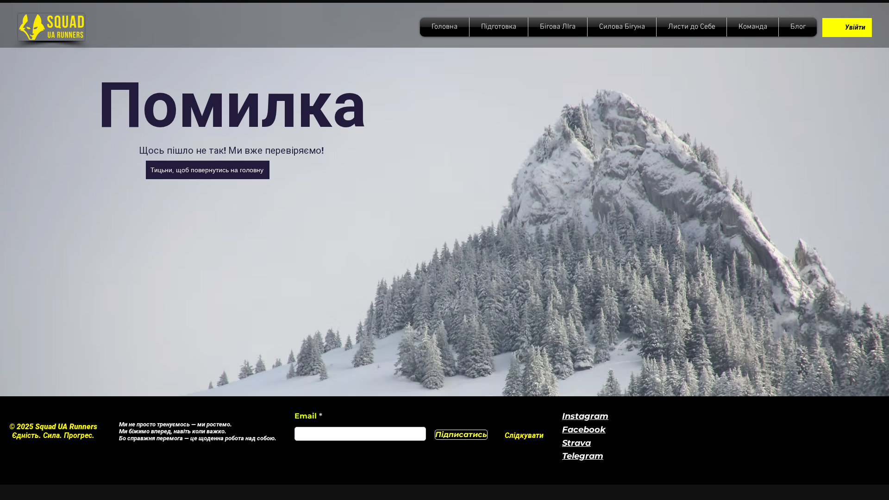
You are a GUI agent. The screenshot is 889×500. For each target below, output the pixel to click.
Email (306, 416)
